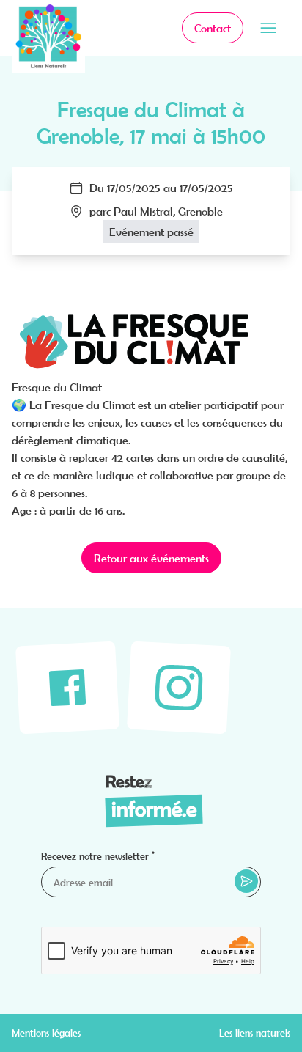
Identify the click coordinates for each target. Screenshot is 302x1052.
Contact (212, 27)
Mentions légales (46, 1033)
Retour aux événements (151, 557)
